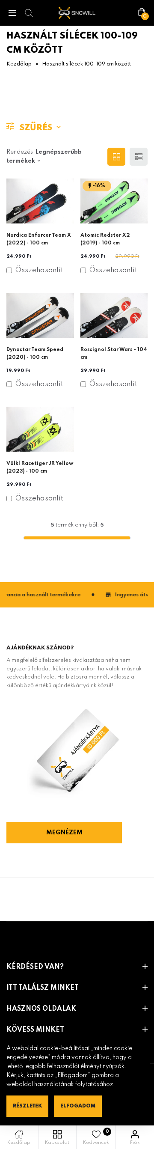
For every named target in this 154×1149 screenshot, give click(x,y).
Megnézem (64, 833)
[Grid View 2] (116, 157)
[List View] (139, 157)
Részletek (27, 1106)
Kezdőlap (19, 64)
